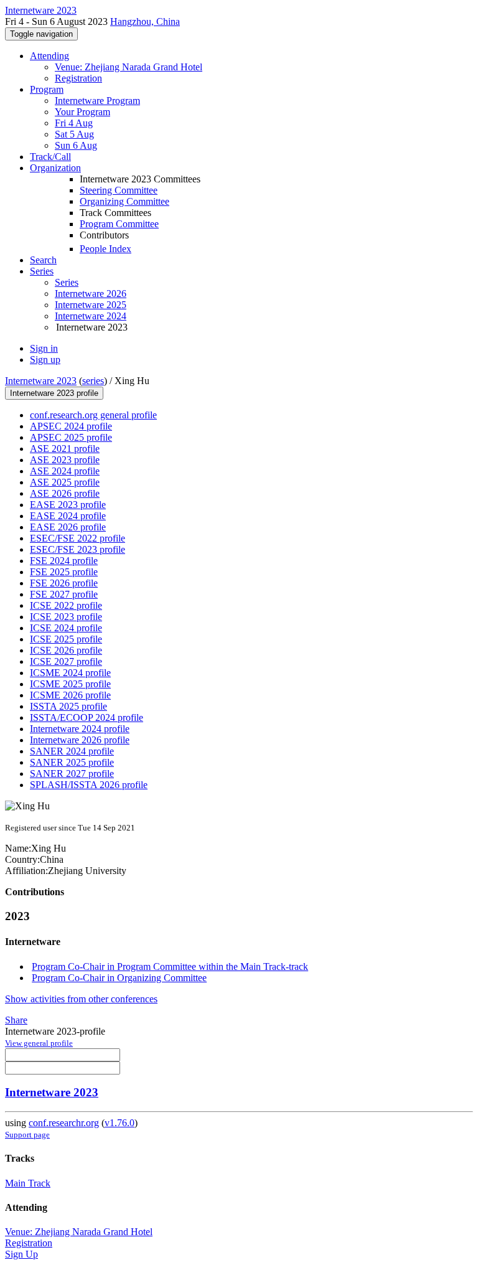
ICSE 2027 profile (66, 661)
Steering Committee (118, 190)
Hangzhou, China (145, 21)
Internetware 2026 (90, 293)
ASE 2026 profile (65, 493)
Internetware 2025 (90, 304)
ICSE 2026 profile (66, 650)
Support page (27, 1134)
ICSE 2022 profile (66, 605)
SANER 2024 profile (72, 751)
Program (46, 89)
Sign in (44, 348)
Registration (78, 78)
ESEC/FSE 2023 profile (77, 549)
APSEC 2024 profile (71, 426)
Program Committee (119, 224)
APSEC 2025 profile (71, 437)
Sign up (45, 359)
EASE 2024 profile (68, 515)
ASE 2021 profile (65, 448)
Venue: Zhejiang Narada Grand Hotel (128, 67)
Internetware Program (97, 100)
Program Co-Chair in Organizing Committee (119, 977)
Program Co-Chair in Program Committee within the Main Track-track (170, 966)
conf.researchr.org (64, 1122)
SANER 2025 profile (72, 762)
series (93, 380)
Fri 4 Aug (74, 123)
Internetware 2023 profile (54, 393)
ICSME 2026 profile (70, 695)
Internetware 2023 (41, 380)
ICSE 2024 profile (66, 628)
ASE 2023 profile (65, 459)
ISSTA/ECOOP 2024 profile (86, 717)
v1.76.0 (119, 1122)
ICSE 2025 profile (66, 639)
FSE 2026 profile (64, 583)
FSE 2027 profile (64, 594)
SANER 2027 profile (72, 773)
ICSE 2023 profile (66, 616)
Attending (49, 55)
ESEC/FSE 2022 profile (77, 538)
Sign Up (21, 1254)
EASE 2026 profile (68, 527)
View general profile (39, 1043)
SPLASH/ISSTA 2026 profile (89, 784)
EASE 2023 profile (68, 504)
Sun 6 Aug (76, 145)
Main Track (27, 1183)
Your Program (82, 111)
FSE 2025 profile (64, 572)
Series (66, 282)
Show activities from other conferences (81, 999)
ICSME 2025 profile (70, 684)
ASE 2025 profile (65, 482)
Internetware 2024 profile (79, 728)
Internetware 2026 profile (79, 740)
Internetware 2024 (90, 316)
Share (16, 1020)
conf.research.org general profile (93, 415)
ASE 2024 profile (65, 471)
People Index (105, 248)
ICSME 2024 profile (70, 672)
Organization (55, 167)
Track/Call (50, 156)
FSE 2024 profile (64, 560)
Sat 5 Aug (74, 134)
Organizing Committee (124, 201)
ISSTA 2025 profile (68, 706)
